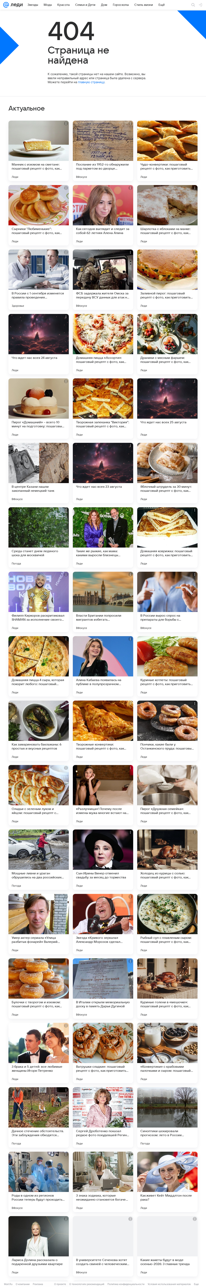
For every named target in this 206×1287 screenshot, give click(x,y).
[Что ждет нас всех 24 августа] (38, 344)
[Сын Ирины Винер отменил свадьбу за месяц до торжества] (103, 859)
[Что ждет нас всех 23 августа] (103, 473)
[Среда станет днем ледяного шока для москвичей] (38, 537)
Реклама (38, 1284)
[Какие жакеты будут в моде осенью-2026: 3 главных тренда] (167, 1246)
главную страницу (91, 82)
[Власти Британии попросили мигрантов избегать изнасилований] (103, 602)
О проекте (60, 1284)
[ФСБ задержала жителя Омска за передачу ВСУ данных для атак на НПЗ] (103, 280)
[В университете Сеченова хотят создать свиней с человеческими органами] (103, 1246)
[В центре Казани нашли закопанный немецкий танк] (38, 473)
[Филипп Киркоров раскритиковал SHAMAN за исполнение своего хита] (38, 602)
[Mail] (6, 5)
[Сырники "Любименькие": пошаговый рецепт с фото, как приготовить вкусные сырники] (38, 215)
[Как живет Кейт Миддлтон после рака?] (167, 1182)
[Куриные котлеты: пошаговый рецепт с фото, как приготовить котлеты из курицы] (167, 666)
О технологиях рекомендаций (86, 1284)
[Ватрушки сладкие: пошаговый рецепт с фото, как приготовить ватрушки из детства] (103, 1053)
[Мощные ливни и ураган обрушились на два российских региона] (38, 859)
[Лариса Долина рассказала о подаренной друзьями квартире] (38, 1246)
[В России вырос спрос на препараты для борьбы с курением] (167, 602)
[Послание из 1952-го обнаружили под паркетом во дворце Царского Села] (103, 151)
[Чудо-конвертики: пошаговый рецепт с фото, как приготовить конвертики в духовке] (167, 151)
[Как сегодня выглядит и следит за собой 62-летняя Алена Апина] (103, 215)
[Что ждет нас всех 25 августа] (167, 408)
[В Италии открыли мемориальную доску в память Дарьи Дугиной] (103, 988)
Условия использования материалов (169, 1284)
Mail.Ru (8, 1284)
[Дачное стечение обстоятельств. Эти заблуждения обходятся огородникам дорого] (38, 1117)
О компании (23, 1284)
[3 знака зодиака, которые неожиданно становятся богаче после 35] (103, 1182)
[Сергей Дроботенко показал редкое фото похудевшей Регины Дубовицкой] (103, 1117)
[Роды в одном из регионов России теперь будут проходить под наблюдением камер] (38, 1182)
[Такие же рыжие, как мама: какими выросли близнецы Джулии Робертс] (103, 537)
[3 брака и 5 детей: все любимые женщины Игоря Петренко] (38, 1053)
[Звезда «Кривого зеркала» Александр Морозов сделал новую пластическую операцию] (103, 924)
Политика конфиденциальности (125, 1284)
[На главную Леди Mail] (16, 5)
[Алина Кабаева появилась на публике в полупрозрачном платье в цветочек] (103, 666)
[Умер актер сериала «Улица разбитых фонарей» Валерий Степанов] (38, 924)
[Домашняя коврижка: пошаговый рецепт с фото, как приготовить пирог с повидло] (167, 537)
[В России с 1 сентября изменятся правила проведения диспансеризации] (38, 280)
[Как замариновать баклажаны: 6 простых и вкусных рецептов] (38, 731)
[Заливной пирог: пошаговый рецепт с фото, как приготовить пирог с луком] (167, 280)
